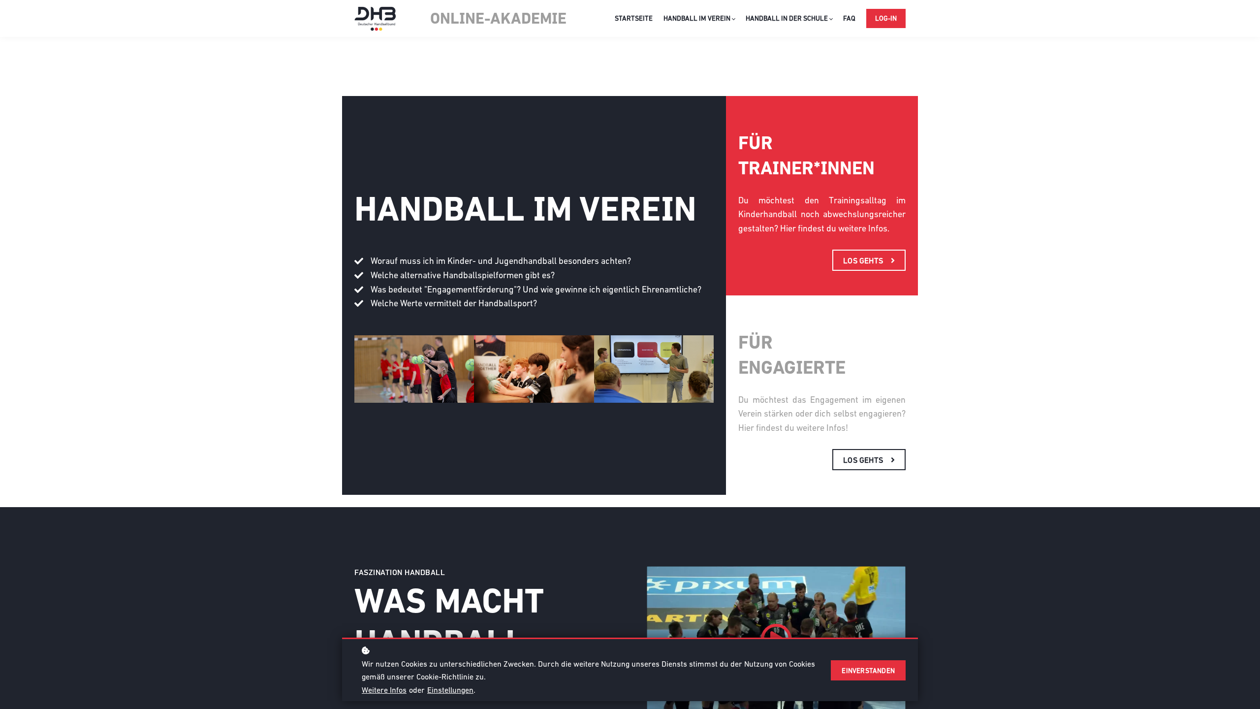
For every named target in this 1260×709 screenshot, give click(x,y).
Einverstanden (868, 671)
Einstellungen (450, 689)
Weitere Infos (384, 689)
